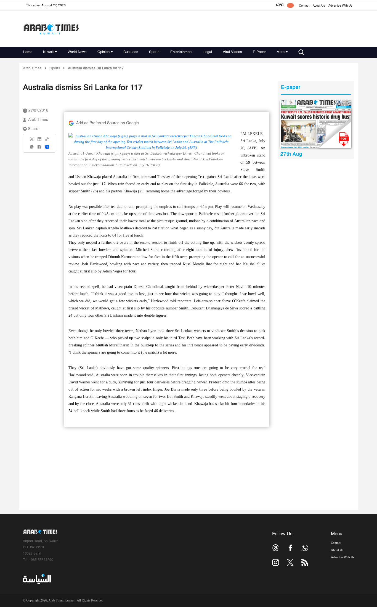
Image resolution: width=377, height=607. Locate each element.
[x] (290, 562)
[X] (32, 141)
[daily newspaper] (316, 124)
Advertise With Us (340, 5)
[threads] (275, 547)
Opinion (103, 52)
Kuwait (48, 52)
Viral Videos (232, 52)
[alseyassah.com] (36, 579)
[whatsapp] (32, 148)
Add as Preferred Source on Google (107, 123)
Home (27, 52)
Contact (304, 5)
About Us (319, 5)
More (281, 52)
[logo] (51, 28)
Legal (207, 52)
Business (130, 52)
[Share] (47, 147)
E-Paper (259, 52)
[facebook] (39, 148)
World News (77, 52)
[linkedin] (39, 141)
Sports (154, 52)
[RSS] (304, 562)
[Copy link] (47, 141)
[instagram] (275, 562)
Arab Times (32, 68)
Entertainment (181, 52)
